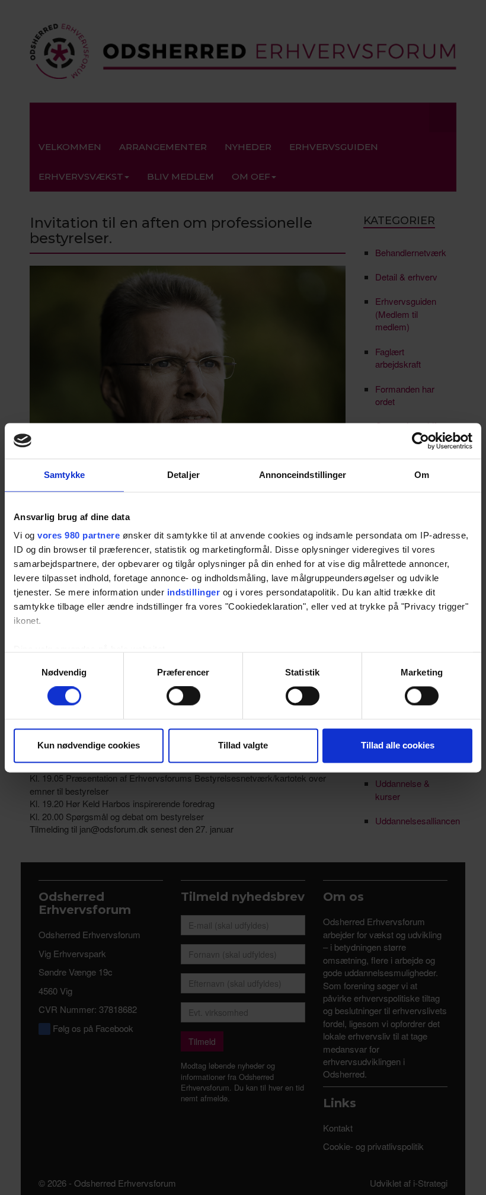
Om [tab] (421, 475)
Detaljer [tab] (183, 475)
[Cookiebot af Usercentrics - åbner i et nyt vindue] (420, 441)
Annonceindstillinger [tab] (303, 475)
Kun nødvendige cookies (88, 745)
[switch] (183, 696)
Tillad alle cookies (397, 745)
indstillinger (193, 592)
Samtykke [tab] (64, 475)
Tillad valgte (243, 745)
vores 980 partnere (78, 535)
